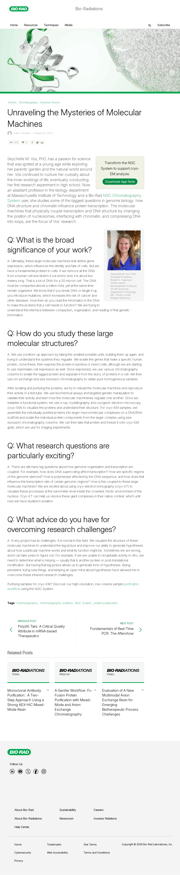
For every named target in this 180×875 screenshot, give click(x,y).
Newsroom (66, 818)
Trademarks (54, 844)
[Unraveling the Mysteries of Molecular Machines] (90, 60)
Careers (99, 810)
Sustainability (67, 810)
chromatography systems (56, 603)
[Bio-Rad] (19, 752)
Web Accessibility (57, 852)
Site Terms (90, 844)
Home (18, 844)
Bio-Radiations (89, 8)
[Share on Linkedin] (42, 142)
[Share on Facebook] (32, 142)
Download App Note (120, 181)
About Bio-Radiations (28, 818)
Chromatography (28, 102)
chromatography (27, 603)
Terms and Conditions (97, 852)
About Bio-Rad (24, 810)
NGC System (83, 603)
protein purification (106, 603)
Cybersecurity (22, 852)
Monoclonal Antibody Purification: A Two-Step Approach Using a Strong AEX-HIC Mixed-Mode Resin (26, 700)
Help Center (21, 827)
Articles (12, 102)
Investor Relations (105, 818)
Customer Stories (50, 102)
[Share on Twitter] (37, 142)
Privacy (18, 860)
